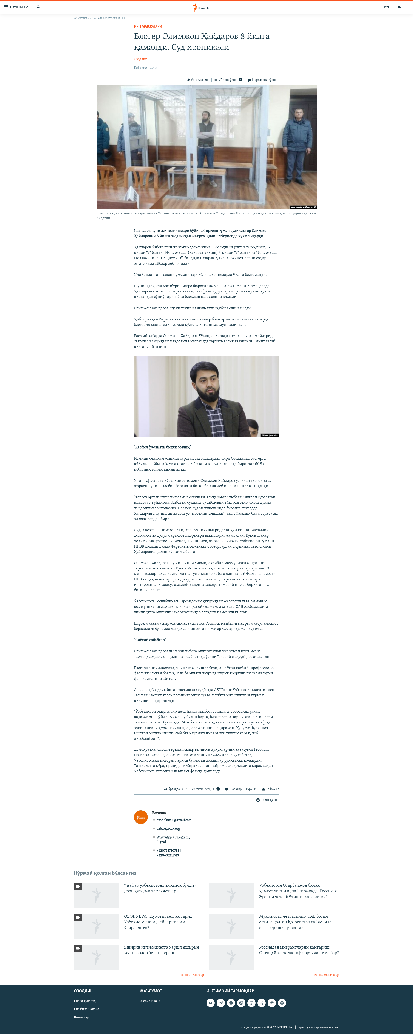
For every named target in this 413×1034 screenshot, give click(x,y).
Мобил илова (150, 1001)
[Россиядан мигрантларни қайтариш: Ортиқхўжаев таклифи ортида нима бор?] (231, 957)
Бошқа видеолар (192, 975)
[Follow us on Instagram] (241, 1003)
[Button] (198, 80)
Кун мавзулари (148, 27)
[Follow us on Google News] (272, 1003)
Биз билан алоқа (86, 1009)
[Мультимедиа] (399, 7)
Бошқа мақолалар (326, 975)
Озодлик (140, 59)
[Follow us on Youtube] (210, 1003)
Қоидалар (81, 1017)
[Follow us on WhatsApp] (251, 1003)
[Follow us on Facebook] (231, 1003)
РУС (387, 7)
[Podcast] (282, 1003)
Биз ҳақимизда (85, 1001)
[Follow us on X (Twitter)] (261, 1003)
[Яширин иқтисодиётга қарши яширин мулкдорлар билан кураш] (96, 957)
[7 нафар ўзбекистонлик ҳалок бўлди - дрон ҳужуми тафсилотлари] (96, 895)
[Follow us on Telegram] (221, 1003)
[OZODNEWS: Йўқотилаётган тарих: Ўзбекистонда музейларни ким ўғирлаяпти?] (96, 926)
